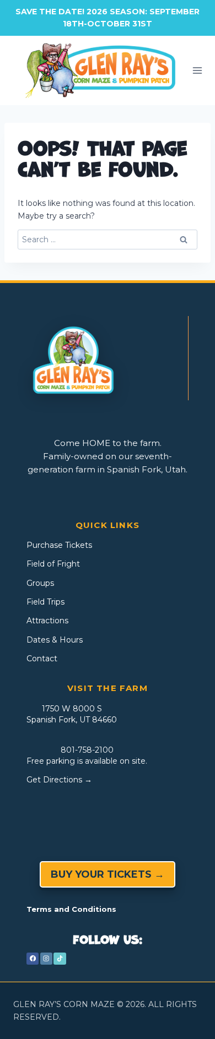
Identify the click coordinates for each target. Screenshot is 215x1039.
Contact (41, 658)
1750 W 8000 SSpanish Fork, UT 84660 (71, 714)
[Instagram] (46, 959)
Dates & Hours (54, 640)
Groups (40, 583)
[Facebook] (32, 959)
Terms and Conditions (71, 909)
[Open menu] (197, 70)
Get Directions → (59, 780)
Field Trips (45, 602)
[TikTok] (59, 959)
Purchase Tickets (59, 545)
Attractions (47, 620)
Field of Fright (53, 564)
